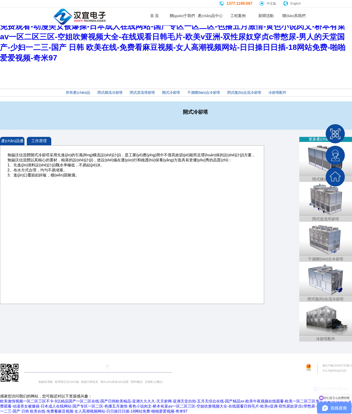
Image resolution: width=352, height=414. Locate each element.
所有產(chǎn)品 (78, 92)
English (295, 3)
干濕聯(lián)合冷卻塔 (203, 92)
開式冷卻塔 (171, 92)
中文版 (271, 3)
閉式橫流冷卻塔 (110, 92)
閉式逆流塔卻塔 (142, 92)
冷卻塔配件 (277, 92)
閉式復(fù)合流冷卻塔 (244, 92)
